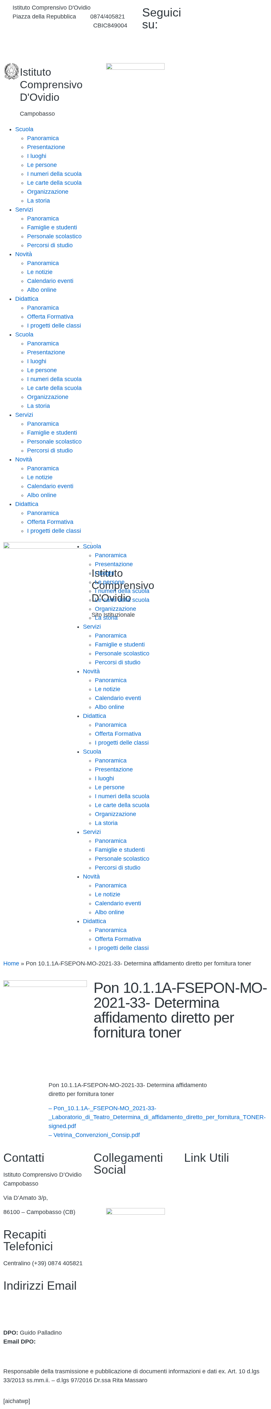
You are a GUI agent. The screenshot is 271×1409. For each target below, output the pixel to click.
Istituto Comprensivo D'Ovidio (51, 84)
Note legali (198, 1303)
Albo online (42, 290)
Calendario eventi (50, 281)
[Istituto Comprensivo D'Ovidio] (11, 71)
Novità (23, 254)
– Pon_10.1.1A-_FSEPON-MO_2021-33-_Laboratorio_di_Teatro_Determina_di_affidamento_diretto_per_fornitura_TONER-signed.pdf (157, 1117)
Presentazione (46, 147)
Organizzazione (47, 191)
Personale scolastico (54, 236)
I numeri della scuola (54, 174)
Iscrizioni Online (205, 1217)
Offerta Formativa (50, 316)
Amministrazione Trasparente (222, 1174)
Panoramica (43, 138)
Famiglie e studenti (52, 227)
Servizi (24, 209)
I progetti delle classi (54, 325)
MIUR (191, 1203)
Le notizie (40, 272)
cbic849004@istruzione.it (46, 25)
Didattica (26, 298)
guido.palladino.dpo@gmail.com (45, 1350)
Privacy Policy (202, 1274)
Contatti (194, 1189)
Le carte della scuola (54, 182)
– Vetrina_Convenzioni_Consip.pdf (94, 1135)
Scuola (24, 129)
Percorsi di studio (50, 245)
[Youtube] (235, 26)
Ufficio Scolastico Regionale (221, 1231)
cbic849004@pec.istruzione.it (42, 1311)
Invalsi (192, 1260)
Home (11, 963)
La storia (38, 200)
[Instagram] (235, 42)
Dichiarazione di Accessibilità (222, 1288)
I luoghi (36, 156)
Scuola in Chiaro (206, 1246)
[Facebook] (235, 11)
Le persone (42, 165)
